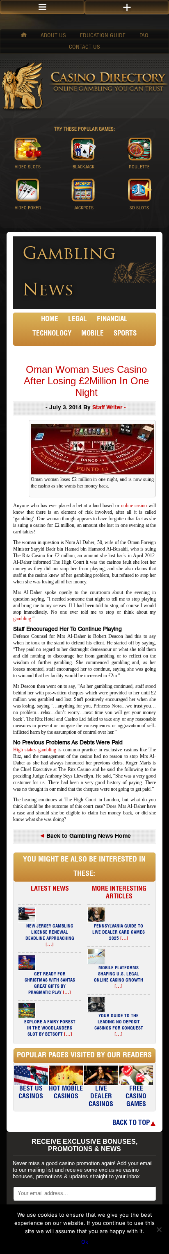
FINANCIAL (112, 319)
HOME (49, 319)
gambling (22, 618)
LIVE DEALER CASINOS (101, 1097)
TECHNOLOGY (51, 334)
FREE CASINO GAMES (136, 1097)
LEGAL (77, 319)
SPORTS (125, 334)
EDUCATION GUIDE (103, 36)
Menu (42, 7)
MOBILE (92, 334)
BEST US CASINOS (30, 1093)
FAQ (143, 36)
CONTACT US (84, 47)
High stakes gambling (35, 750)
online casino (134, 505)
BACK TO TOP (131, 1123)
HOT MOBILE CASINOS (66, 1093)
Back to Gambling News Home (88, 836)
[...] (50, 945)
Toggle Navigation (126, 7)
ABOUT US (53, 36)
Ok (84, 1241)
